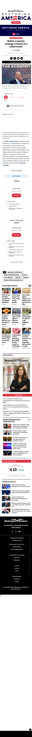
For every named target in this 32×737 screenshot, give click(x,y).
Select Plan (16, 195)
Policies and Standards (17, 538)
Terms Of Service (17, 540)
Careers (16, 568)
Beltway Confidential (16, 38)
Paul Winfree (17, 50)
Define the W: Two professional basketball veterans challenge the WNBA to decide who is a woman (16, 413)
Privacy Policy (17, 547)
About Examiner (16, 576)
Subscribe (16, 22)
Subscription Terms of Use (16, 544)
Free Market (8, 277)
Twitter (17, 581)
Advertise (17, 557)
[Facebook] (12, 531)
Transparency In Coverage (17, 555)
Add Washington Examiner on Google (17, 62)
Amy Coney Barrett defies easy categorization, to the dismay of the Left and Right (16, 400)
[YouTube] (19, 531)
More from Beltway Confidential (12, 421)
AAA (24, 476)
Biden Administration (11, 275)
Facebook (17, 579)
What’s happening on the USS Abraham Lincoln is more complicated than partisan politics (16, 407)
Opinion (26, 277)
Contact (16, 565)
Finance (24, 275)
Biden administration (11, 141)
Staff (16, 571)
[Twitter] (16, 531)
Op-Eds (18, 277)
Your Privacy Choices (17, 549)
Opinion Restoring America (13, 280)
